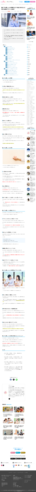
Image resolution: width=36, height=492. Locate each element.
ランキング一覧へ (31, 41)
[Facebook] (11, 379)
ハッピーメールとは (4, 477)
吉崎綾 (33, 103)
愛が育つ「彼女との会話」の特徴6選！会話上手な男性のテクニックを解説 (19, 426)
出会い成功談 (14, 483)
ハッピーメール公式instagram (27, 476)
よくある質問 (3, 480)
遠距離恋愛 (32, 123)
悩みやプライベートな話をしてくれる (11, 67)
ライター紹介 (26, 472)
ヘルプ (2, 486)
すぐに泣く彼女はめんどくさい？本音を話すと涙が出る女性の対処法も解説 (19, 415)
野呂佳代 (28, 124)
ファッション (29, 96)
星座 (31, 110)
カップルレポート (15, 482)
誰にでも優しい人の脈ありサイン (9, 61)
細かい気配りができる (9, 53)
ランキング (14, 472)
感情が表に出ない (9, 50)
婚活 (28, 55)
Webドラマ (29, 82)
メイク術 (31, 97)
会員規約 (14, 475)
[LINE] (17, 379)
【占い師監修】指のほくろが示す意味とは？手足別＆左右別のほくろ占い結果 (31, 28)
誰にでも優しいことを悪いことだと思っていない (13, 59)
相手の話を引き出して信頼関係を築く (11, 71)
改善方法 (28, 110)
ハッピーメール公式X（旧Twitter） (28, 475)
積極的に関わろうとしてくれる (11, 65)
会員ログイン (3, 485)
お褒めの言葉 (14, 484)
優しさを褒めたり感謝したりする (11, 70)
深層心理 (18, 11)
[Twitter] (14, 379)
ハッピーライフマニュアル (20, 472)
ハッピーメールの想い (4, 478)
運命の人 (28, 123)
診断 (27, 26)
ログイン (23, 452)
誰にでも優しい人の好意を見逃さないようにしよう (11, 74)
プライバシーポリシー (15, 476)
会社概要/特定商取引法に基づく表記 (17, 477)
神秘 (28, 72)
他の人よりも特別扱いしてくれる (11, 64)
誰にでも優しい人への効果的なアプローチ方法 (10, 68)
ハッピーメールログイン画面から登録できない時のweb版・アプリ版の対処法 (31, 18)
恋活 (30, 109)
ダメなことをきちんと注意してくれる (11, 62)
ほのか (32, 84)
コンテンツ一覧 (26, 481)
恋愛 (13, 4)
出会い (28, 36)
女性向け (15, 11)
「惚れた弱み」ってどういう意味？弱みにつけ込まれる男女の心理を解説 (7, 438)
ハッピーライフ (10, 4)
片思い (29, 66)
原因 (30, 103)
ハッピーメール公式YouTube (27, 477)
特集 (28, 70)
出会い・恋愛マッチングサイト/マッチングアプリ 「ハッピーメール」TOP (6, 475)
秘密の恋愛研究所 (32, 117)
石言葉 (28, 117)
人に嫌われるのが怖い (9, 56)
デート (28, 90)
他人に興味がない (9, 58)
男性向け (28, 116)
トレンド (29, 49)
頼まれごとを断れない (9, 52)
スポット (28, 89)
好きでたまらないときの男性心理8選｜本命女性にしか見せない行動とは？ (7, 426)
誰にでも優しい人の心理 (8, 55)
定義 (28, 57)
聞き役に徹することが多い (10, 49)
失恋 (28, 53)
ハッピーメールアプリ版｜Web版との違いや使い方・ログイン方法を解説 (31, 38)
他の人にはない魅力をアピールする (11, 73)
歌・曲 (31, 111)
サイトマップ (25, 482)
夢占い (28, 104)
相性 (31, 116)
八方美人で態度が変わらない (10, 47)
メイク (28, 97)
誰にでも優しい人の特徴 (8, 46)
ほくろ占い (29, 84)
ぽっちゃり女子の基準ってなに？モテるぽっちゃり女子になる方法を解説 (7, 415)
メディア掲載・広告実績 (15, 485)
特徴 (20, 11)
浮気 (33, 111)
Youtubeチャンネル (29, 83)
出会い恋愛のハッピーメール (4, 4)
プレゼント (33, 96)
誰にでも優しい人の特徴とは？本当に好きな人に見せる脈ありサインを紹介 (23, 4)
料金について (3, 479)
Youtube (32, 82)
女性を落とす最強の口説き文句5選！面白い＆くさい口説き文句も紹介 (19, 438)
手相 (33, 109)
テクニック (12, 11)
